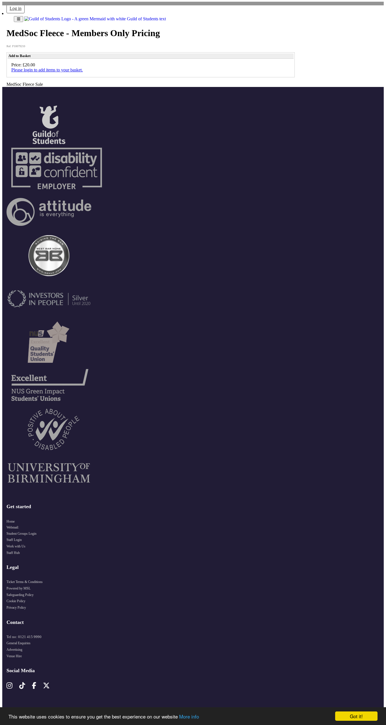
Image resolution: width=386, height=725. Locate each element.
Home (10, 521)
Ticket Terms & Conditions (24, 582)
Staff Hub (13, 553)
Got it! (356, 716)
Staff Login (14, 540)
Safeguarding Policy (20, 595)
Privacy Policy (16, 608)
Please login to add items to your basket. (47, 69)
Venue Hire (14, 656)
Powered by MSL (18, 588)
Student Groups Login (21, 534)
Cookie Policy (15, 601)
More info (189, 716)
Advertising (14, 650)
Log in (15, 8)
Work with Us (15, 546)
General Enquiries (18, 643)
